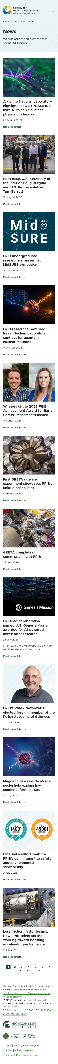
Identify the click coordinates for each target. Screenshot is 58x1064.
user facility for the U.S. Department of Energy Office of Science (26, 995)
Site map (7, 1050)
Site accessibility (11, 1055)
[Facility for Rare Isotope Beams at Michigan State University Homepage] (20, 10)
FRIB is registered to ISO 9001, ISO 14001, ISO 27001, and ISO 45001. (27, 1012)
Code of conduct (31, 1055)
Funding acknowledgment (27, 1046)
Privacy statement (24, 1050)
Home (6, 22)
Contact (7, 1046)
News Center (19, 22)
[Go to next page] (39, 970)
